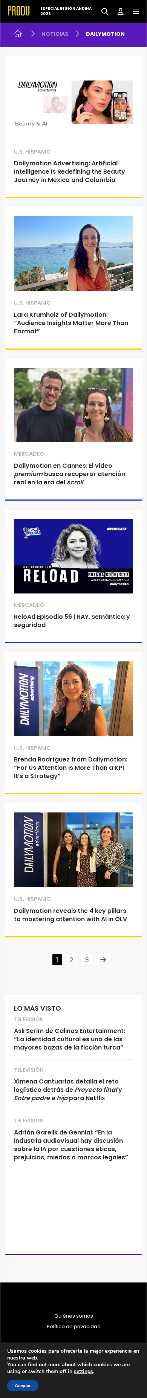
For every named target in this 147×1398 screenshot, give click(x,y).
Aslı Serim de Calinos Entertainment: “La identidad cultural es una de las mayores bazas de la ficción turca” (69, 1039)
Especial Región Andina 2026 (66, 11)
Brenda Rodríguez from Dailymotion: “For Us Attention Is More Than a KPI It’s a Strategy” (70, 767)
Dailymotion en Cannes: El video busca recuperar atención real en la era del (69, 474)
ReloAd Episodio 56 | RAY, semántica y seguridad (72, 620)
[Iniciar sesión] (118, 10)
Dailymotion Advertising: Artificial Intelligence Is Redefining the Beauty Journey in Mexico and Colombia (69, 171)
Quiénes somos (73, 1316)
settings (83, 1371)
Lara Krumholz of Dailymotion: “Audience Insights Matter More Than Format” (71, 323)
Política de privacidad (74, 1326)
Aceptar (23, 1386)
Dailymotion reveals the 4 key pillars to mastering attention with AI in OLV (70, 914)
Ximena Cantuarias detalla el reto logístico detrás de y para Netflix (68, 1089)
